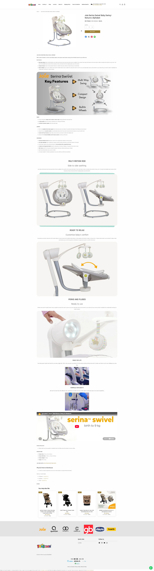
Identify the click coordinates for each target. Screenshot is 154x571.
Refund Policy (84, 566)
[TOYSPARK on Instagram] (102, 543)
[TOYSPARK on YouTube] (104, 543)
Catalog (44, 4)
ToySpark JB (45, 478)
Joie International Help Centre (50, 463)
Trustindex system (44, 570)
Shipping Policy (67, 4)
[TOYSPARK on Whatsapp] (107, 543)
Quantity (86, 24)
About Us (60, 4)
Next (81, 30)
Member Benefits (85, 4)
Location (54, 4)
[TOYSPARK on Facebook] (99, 543)
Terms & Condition (76, 4)
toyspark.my (46, 476)
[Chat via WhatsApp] (150, 568)
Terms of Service (70, 566)
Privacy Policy (77, 566)
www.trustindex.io (90, 570)
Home (39, 4)
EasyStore (49, 554)
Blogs (50, 4)
